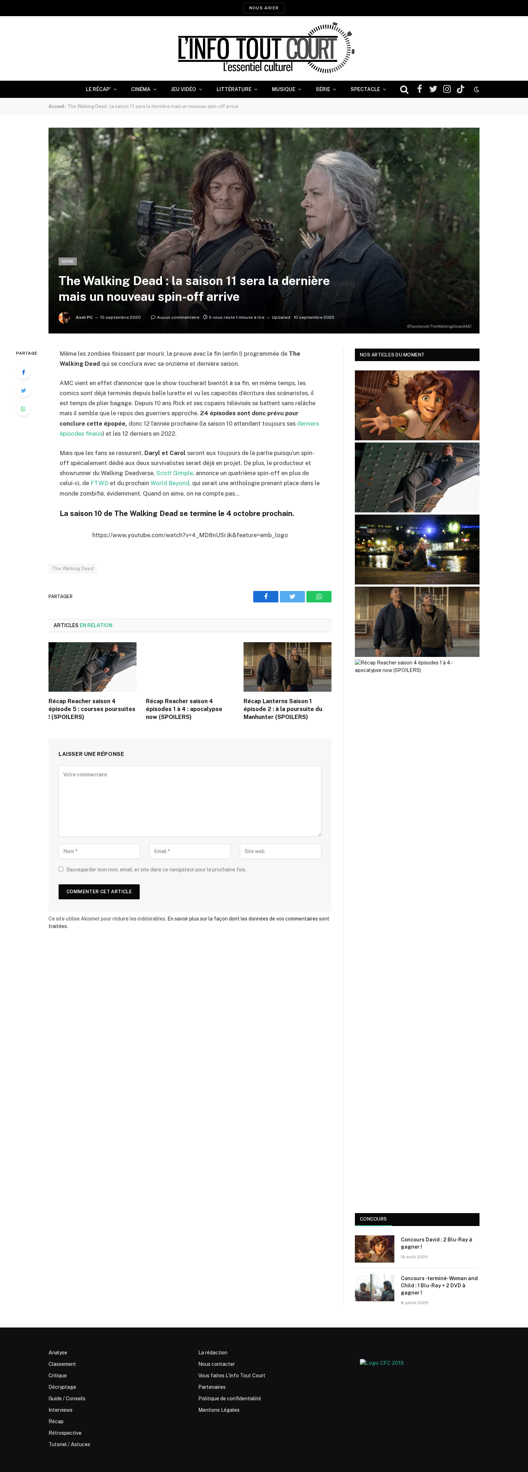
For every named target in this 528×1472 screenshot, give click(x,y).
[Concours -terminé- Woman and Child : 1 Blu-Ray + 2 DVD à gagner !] (374, 1287)
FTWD (99, 483)
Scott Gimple (174, 473)
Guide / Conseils (66, 1398)
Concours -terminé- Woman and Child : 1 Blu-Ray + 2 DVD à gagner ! (439, 1285)
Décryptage (62, 1387)
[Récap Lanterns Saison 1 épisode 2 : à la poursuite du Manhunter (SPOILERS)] (288, 667)
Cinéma (140, 89)
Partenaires (212, 1387)
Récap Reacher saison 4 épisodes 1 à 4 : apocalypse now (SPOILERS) (184, 709)
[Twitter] (23, 390)
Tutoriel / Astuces (69, 1444)
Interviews (60, 1410)
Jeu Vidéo (183, 89)
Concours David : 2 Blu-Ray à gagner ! (436, 1243)
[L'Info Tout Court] (264, 48)
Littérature (234, 89)
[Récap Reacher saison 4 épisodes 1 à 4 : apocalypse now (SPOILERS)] (190, 667)
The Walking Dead (72, 568)
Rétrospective (65, 1433)
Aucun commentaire (178, 317)
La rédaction (212, 1352)
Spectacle (365, 89)
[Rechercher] (404, 89)
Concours (373, 1219)
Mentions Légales (219, 1410)
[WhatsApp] (23, 409)
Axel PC (84, 317)
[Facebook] (23, 372)
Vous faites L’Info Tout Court (231, 1375)
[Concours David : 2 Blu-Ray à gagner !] (374, 1249)
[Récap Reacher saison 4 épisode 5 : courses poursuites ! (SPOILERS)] (92, 667)
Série (323, 89)
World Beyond (169, 483)
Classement (62, 1364)
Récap (56, 1421)
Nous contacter (216, 1364)
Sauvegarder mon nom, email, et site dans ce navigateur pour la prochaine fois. (156, 869)
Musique (283, 89)
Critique (57, 1375)
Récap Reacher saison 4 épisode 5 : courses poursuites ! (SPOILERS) (91, 709)
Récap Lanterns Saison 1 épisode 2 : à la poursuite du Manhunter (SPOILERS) (283, 709)
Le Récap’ (98, 89)
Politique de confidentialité (229, 1398)
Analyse (57, 1352)
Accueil (56, 106)
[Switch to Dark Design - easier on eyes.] (476, 89)
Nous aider (264, 8)
